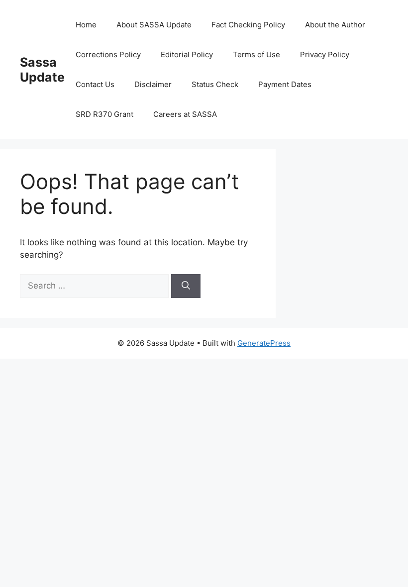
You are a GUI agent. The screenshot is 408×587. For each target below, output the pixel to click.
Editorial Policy (187, 54)
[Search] (186, 286)
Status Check (215, 84)
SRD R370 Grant (104, 114)
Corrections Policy (108, 54)
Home (86, 24)
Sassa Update (42, 70)
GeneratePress (264, 343)
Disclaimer (153, 84)
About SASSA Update (154, 24)
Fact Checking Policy (248, 24)
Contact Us (95, 84)
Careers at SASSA (185, 114)
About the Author (335, 24)
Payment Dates (284, 84)
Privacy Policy (324, 54)
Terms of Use (256, 54)
